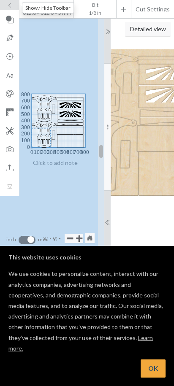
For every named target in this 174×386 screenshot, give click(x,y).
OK (153, 368)
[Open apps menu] (9, 130)
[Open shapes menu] (9, 19)
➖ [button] (69, 238)
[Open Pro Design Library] (9, 93)
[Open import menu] (9, 168)
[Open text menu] (9, 75)
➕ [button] (79, 238)
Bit (95, 5)
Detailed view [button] (148, 28)
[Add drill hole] (9, 56)
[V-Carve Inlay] (9, 186)
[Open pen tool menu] (9, 38)
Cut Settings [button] (153, 9)
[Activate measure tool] (9, 112)
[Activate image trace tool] (9, 149)
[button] (90, 238)
